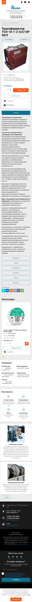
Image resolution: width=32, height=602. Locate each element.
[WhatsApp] (22, 290)
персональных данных (21, 544)
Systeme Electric (12, 333)
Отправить (16, 579)
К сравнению (9, 101)
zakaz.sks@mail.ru (12, 525)
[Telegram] (14, 290)
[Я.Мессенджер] (3, 290)
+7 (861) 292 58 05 (16, 18)
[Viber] (18, 290)
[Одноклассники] (11, 290)
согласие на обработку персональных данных (14, 574)
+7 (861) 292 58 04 (16, 16)
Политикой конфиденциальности (13, 576)
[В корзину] (27, 343)
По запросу (7, 86)
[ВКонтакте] (7, 290)
